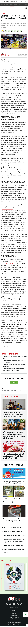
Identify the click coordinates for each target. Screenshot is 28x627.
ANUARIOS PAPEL (4, 4)
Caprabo (9, 346)
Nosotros (14, 612)
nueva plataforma (7, 209)
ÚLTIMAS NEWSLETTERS (15, 4)
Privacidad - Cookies (14, 619)
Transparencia (14, 615)
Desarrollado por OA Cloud (14, 624)
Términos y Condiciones (14, 617)
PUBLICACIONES (6, 560)
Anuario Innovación (13, 1)
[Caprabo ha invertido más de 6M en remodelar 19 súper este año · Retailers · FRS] (14, 8)
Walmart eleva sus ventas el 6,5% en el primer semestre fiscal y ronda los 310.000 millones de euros (13, 551)
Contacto (14, 610)
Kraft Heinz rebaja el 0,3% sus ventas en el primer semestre (12, 546)
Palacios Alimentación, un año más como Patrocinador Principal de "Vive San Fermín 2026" (14, 456)
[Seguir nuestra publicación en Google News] (2, 31)
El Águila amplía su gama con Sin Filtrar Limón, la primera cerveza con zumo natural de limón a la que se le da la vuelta (14, 435)
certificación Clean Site (7, 263)
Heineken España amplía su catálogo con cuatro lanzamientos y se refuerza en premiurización (14, 414)
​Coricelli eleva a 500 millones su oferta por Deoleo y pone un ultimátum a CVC (12, 532)
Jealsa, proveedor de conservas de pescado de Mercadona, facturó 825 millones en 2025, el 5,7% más (13, 541)
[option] (14, 576)
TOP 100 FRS (20, 1)
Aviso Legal (14, 613)
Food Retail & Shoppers (7, 54)
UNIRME (14, 382)
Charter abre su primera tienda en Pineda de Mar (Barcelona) (13, 520)
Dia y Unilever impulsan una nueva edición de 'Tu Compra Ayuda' (13, 482)
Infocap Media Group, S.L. (15, 622)
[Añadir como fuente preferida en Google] (25, 614)
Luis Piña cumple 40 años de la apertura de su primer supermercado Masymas (12, 501)
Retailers (3, 13)
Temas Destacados (5, 1)
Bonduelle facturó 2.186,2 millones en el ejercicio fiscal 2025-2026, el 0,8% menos (13, 536)
